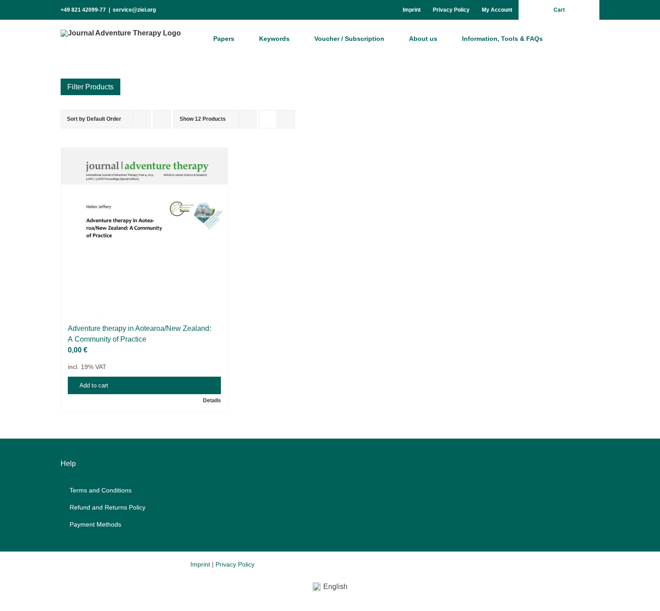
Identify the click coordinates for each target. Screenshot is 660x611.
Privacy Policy (235, 564)
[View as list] (286, 119)
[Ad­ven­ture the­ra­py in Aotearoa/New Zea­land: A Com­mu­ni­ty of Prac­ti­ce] (144, 231)
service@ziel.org (134, 10)
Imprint (200, 564)
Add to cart (93, 385)
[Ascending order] (162, 119)
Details (212, 400)
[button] (574, 38)
